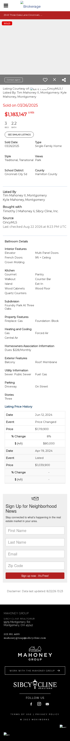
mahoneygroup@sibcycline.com (25, 638)
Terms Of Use (21, 714)
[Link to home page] (35, 5)
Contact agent (13, 80)
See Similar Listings (19, 134)
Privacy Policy (47, 714)
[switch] (45, 80)
